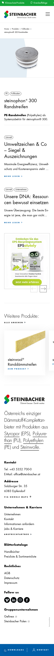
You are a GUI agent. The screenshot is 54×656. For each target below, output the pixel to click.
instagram (20, 600)
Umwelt (9, 137)
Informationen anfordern (19, 524)
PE (7, 94)
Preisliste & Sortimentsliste (20, 556)
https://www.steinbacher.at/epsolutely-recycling (27, 261)
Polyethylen (33, 440)
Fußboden (15, 94)
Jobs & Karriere (13, 528)
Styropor (12, 433)
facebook (27, 600)
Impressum (10, 582)
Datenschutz (11, 578)
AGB (7, 573)
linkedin (13, 600)
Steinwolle (29, 447)
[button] (48, 14)
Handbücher (12, 551)
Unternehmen (21, 189)
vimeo (7, 600)
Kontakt (9, 519)
